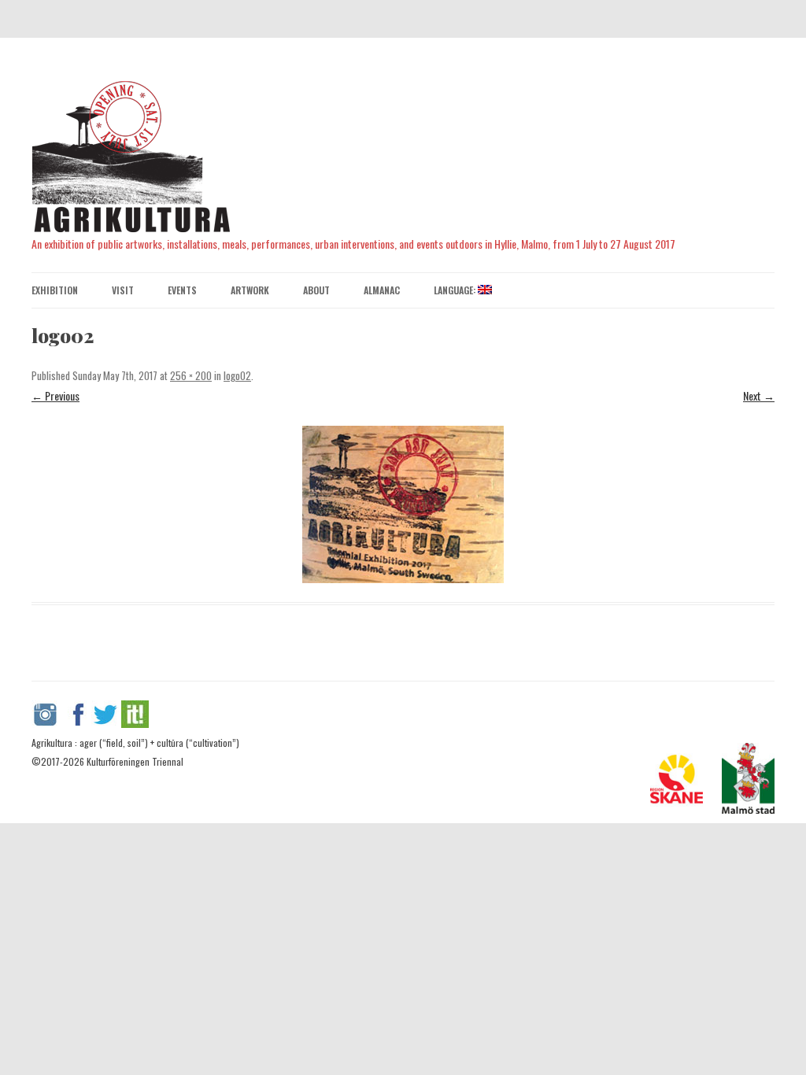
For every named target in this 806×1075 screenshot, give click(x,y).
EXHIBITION (54, 290)
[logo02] (403, 504)
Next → (759, 395)
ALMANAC (382, 290)
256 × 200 (191, 375)
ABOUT (316, 290)
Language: (456, 290)
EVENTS (182, 290)
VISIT (123, 290)
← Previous (55, 395)
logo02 (237, 375)
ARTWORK (250, 290)
